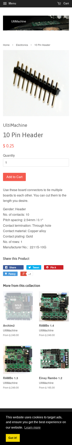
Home (6, 44)
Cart (66, 3)
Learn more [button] (32, 427)
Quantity (9, 155)
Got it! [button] (12, 437)
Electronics (22, 44)
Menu (12, 3)
